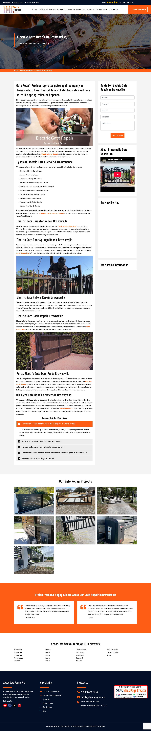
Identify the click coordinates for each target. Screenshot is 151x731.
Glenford (17, 661)
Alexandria (18, 650)
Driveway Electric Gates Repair (51, 213)
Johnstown (80, 652)
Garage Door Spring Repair (52, 695)
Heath (47, 655)
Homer (47, 661)
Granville (48, 650)
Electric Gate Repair (49, 154)
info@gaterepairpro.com (14, 2)
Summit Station (113, 652)
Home (34, 9)
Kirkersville (80, 655)
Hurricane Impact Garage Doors (94, 9)
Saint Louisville (112, 650)
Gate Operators (66, 408)
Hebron (47, 658)
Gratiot (48, 652)
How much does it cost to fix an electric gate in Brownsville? (48, 424)
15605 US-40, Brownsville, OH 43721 (94, 706)
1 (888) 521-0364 (138, 9)
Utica (109, 655)
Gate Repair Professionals (95, 726)
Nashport (79, 658)
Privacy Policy (48, 703)
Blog (44, 711)
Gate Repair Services (47, 9)
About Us (46, 699)
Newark (79, 661)
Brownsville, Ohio (33, 2)
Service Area (47, 707)
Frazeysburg (18, 658)
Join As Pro (113, 9)
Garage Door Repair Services (68, 9)
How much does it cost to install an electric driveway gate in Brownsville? (54, 453)
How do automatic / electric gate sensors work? (43, 447)
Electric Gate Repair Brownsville (40, 71)
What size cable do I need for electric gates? (41, 441)
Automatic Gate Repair (51, 691)
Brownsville (24, 71)
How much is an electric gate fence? (38, 458)
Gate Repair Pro (22, 253)
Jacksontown (81, 650)
